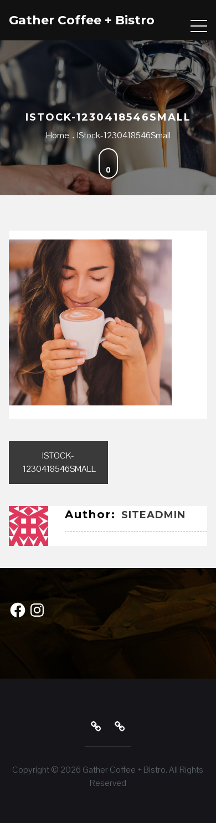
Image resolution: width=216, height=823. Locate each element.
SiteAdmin (153, 515)
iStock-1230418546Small (59, 462)
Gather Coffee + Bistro (82, 20)
